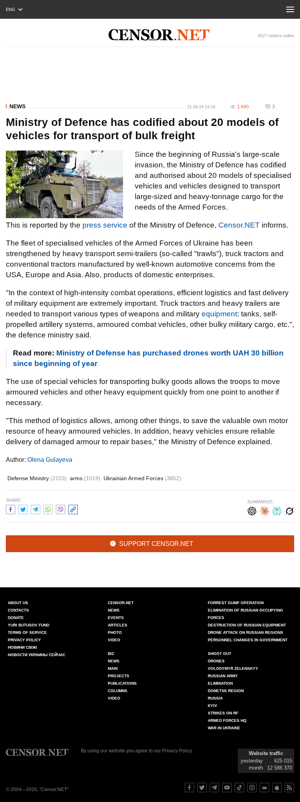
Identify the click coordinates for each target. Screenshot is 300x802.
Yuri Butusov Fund (28, 625)
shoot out (219, 653)
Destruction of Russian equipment (247, 625)
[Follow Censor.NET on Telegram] (214, 787)
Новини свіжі (22, 647)
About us (18, 603)
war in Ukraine (224, 728)
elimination (220, 683)
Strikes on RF (223, 713)
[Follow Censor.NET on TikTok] (239, 787)
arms (85, 478)
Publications (122, 683)
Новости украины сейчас (36, 655)
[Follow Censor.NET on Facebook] (189, 787)
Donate (16, 617)
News (17, 106)
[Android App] (264, 787)
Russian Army (223, 676)
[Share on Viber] (60, 508)
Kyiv (212, 705)
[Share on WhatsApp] (48, 508)
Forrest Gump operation (236, 603)
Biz (111, 653)
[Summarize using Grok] (289, 510)
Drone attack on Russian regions (245, 632)
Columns (117, 691)
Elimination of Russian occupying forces (245, 614)
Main (113, 668)
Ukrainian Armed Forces (142, 478)
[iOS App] (277, 787)
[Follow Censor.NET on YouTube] (227, 787)
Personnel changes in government (248, 640)
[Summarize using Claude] (264, 510)
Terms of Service (27, 632)
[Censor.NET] (159, 34)
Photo (115, 632)
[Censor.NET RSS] (289, 787)
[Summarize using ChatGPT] (252, 510)
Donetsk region (226, 691)
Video (114, 640)
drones (216, 661)
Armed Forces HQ (227, 720)
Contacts (18, 610)
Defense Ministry (37, 478)
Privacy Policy (24, 640)
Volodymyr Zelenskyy (233, 668)
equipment (219, 314)
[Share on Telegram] (35, 508)
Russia (215, 698)
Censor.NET (239, 225)
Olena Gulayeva (49, 459)
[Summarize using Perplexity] (277, 510)
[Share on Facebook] (10, 508)
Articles (117, 625)
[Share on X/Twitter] (23, 508)
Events (116, 617)
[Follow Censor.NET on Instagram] (252, 787)
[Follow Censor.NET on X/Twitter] (202, 787)
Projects (118, 676)
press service (104, 225)
